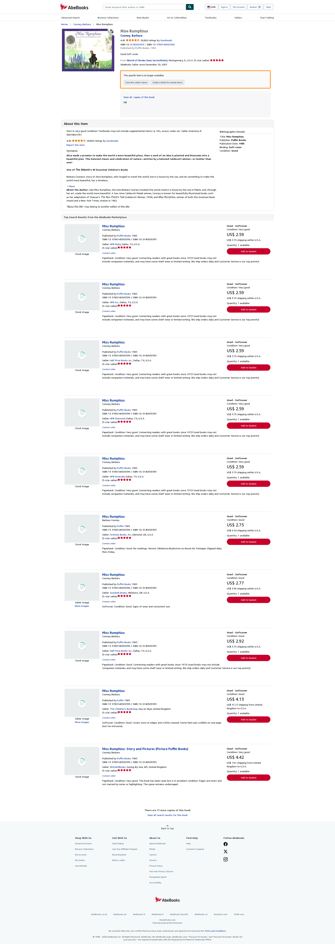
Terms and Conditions (215, 931)
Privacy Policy (155, 865)
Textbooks (211, 17)
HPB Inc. (114, 302)
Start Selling (267, 17)
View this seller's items (136, 82)
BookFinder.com (167, 921)
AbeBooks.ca (201, 914)
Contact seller (109, 253)
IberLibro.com (220, 914)
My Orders (80, 860)
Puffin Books (124, 235)
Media (152, 849)
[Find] (190, 7)
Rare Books (143, 17)
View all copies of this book (139, 97)
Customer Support (195, 849)
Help (268, 7)
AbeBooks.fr (139, 914)
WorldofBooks (118, 766)
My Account (239, 7)
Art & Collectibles (177, 17)
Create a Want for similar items (167, 82)
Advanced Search (70, 17)
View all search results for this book (167, 815)
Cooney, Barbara (82, 24)
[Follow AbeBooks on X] (226, 852)
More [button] (72, 186)
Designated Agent (158, 877)
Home (64, 24)
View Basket (81, 865)
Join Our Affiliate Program (124, 849)
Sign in (224, 7)
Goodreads (166, 40)
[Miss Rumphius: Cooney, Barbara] (88, 30)
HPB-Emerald (117, 476)
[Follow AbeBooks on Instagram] (226, 859)
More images (82, 605)
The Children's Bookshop (123, 708)
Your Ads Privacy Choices (161, 871)
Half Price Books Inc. (121, 360)
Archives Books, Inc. (120, 534)
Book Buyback (119, 854)
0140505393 (137, 44)
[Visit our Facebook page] (226, 844)
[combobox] (144, 7)
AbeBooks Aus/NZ (179, 914)
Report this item (75, 144)
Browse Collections (108, 17)
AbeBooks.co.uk (99, 914)
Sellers (238, 17)
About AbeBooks (157, 843)
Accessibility (155, 882)
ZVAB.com (239, 914)
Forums (153, 860)
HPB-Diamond (117, 418)
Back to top (167, 828)
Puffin (120, 526)
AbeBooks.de (119, 914)
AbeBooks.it (157, 914)
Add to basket (248, 251)
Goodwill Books (118, 592)
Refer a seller (118, 860)
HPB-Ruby (115, 244)
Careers (153, 854)
